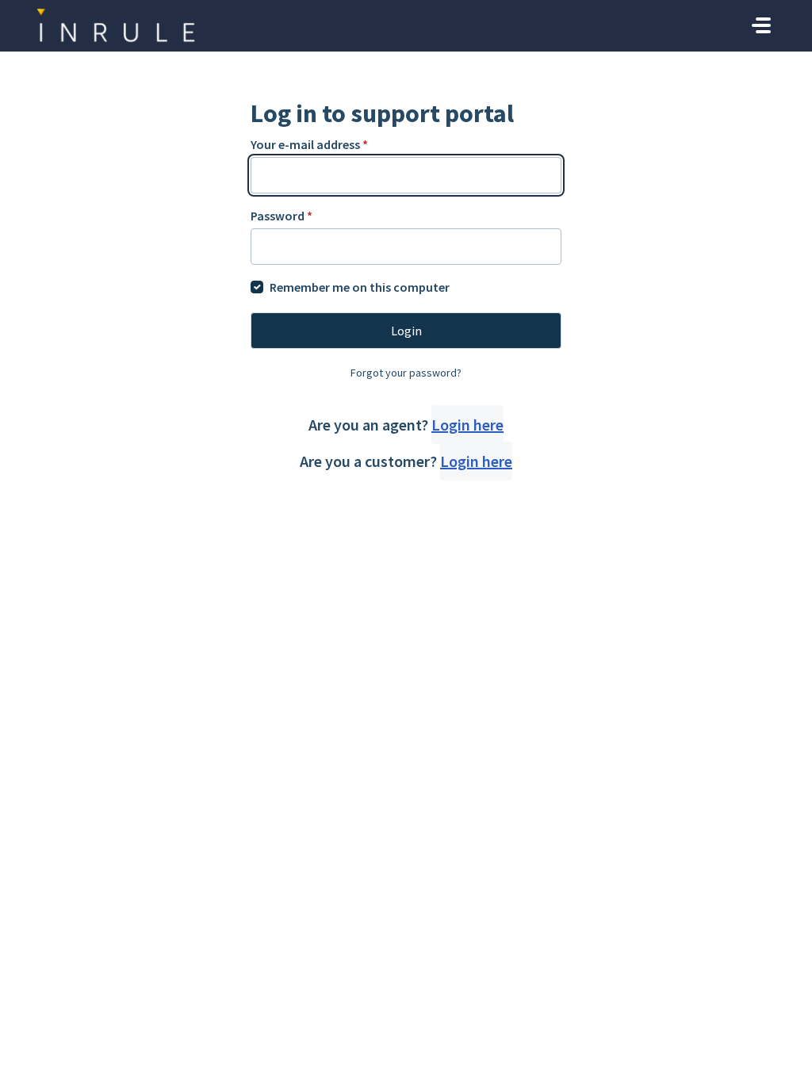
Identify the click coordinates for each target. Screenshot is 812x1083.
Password (281, 216)
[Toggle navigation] (761, 25)
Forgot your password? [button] (406, 372)
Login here (467, 424)
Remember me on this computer (360, 287)
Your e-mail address (309, 144)
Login (406, 331)
